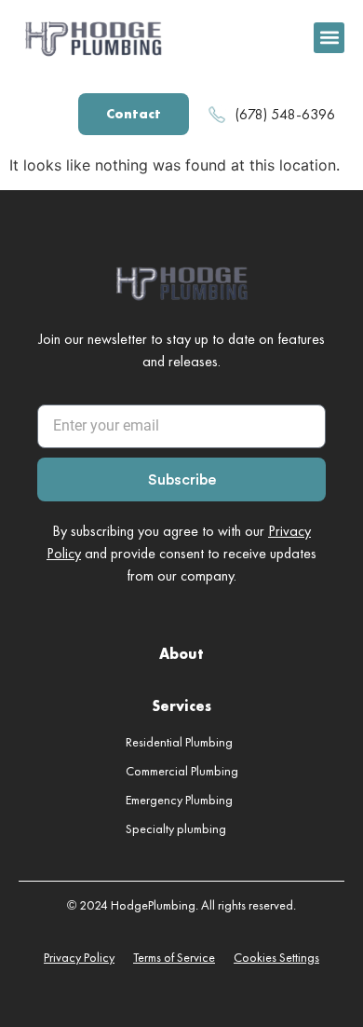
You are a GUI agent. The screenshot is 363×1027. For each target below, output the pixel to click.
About (181, 654)
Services (181, 706)
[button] (329, 37)
